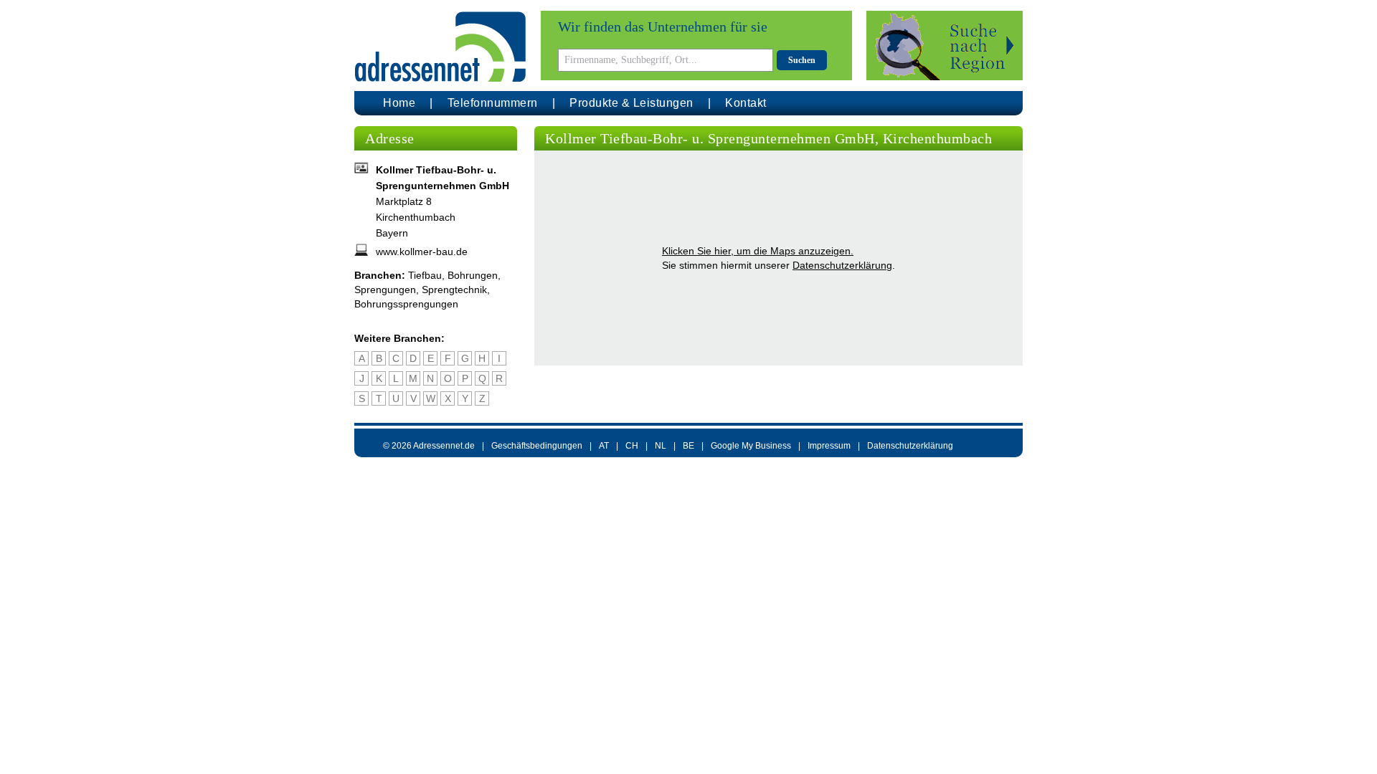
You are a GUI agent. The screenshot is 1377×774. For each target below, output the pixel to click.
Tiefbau (425, 275)
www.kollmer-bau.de (422, 251)
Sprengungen (385, 289)
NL (660, 446)
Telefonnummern (493, 103)
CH (631, 446)
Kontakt (746, 103)
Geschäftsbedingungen (536, 446)
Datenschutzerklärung (842, 265)
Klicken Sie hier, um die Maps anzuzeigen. (757, 251)
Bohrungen (473, 275)
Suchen (801, 60)
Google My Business (751, 446)
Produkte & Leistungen (631, 103)
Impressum (829, 446)
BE (688, 446)
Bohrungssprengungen (406, 304)
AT (604, 446)
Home (399, 103)
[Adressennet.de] (440, 47)
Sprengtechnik (454, 289)
